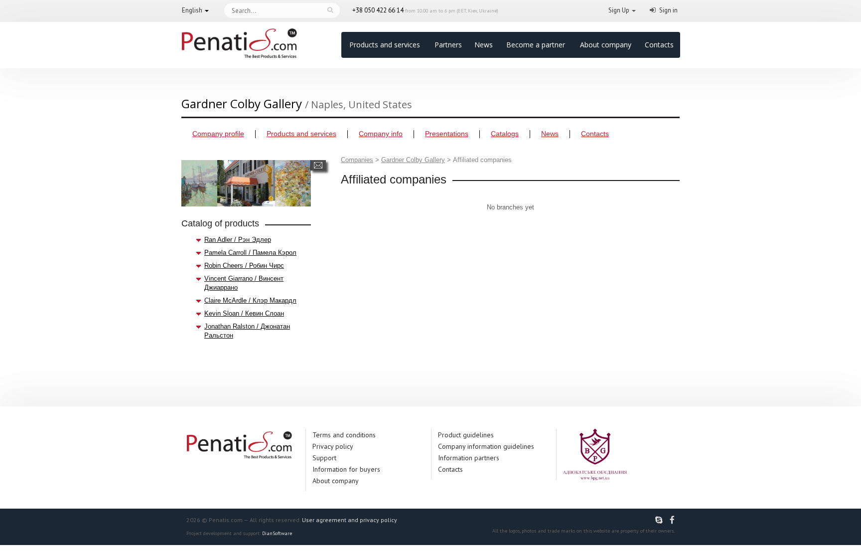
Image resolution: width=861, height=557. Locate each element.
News (483, 44)
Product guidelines (466, 434)
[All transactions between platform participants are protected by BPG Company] (595, 454)
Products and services (384, 44)
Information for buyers (346, 469)
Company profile (218, 134)
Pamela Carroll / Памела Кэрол (250, 252)
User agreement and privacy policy (349, 520)
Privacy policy (332, 446)
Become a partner (535, 44)
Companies (357, 160)
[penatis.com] (660, 520)
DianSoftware (277, 533)
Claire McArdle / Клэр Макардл (250, 300)
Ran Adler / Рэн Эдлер (237, 239)
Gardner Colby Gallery (413, 160)
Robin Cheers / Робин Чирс (244, 265)
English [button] (192, 10)
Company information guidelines (486, 446)
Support (324, 457)
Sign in (668, 10)
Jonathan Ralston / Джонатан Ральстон (247, 331)
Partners (448, 44)
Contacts (659, 44)
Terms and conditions (344, 434)
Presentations (446, 134)
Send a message (318, 165)
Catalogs (505, 134)
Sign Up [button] (618, 10)
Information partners (468, 457)
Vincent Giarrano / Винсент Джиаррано (244, 283)
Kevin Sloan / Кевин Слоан (244, 313)
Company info (381, 134)
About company (605, 44)
